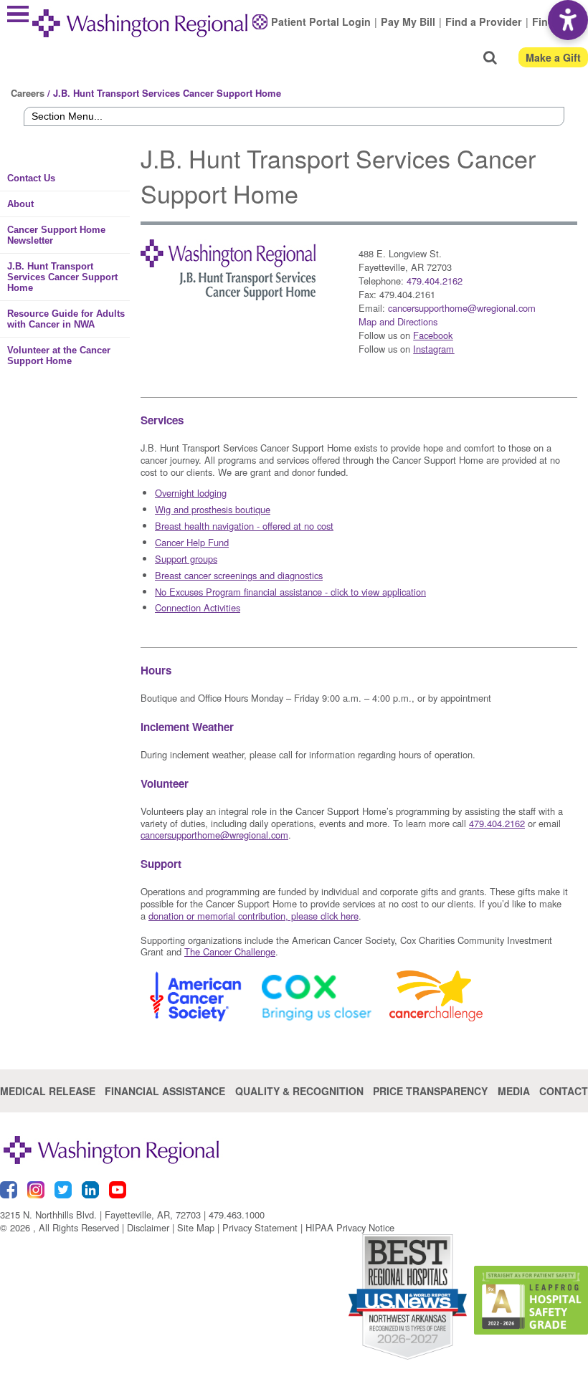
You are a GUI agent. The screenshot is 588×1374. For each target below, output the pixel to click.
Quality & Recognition (299, 1091)
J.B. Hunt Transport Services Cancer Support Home (62, 277)
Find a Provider (483, 21)
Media (514, 1091)
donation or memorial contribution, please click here (253, 915)
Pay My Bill (408, 21)
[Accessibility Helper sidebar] (568, 20)
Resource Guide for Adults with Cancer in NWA (66, 319)
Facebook (432, 335)
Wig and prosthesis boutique (212, 509)
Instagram (433, 349)
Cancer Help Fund (192, 542)
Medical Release (47, 1091)
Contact (563, 1091)
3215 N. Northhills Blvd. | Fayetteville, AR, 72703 (100, 1214)
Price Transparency (430, 1091)
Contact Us (31, 178)
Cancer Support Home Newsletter (56, 235)
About (20, 204)
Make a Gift (553, 57)
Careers (27, 93)
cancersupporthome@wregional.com (462, 308)
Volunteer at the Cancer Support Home (58, 355)
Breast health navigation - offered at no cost (244, 526)
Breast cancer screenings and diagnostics (239, 575)
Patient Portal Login (321, 21)
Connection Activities (197, 607)
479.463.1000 (237, 1214)
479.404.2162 (435, 280)
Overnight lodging (191, 493)
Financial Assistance (165, 1091)
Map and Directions (398, 321)
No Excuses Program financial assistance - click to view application (290, 591)
